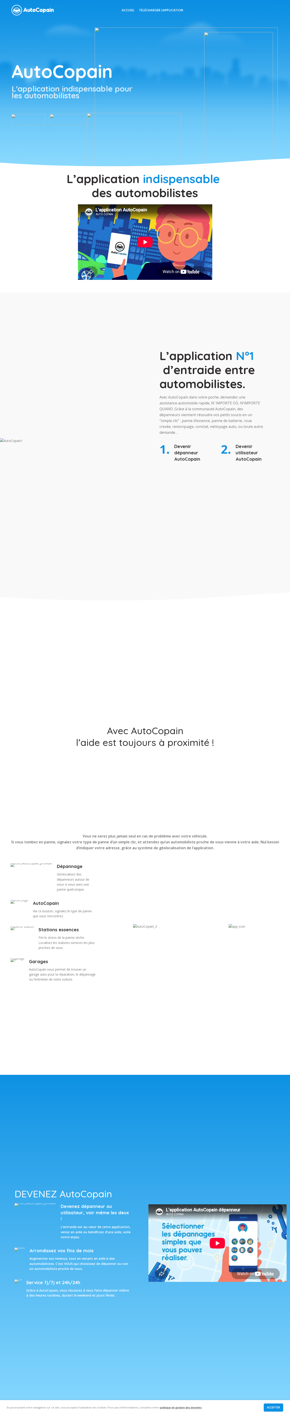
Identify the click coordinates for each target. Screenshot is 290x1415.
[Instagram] (265, 10)
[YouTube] (271, 10)
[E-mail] (259, 10)
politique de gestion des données (181, 1407)
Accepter (273, 1407)
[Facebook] (254, 10)
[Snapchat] (276, 10)
